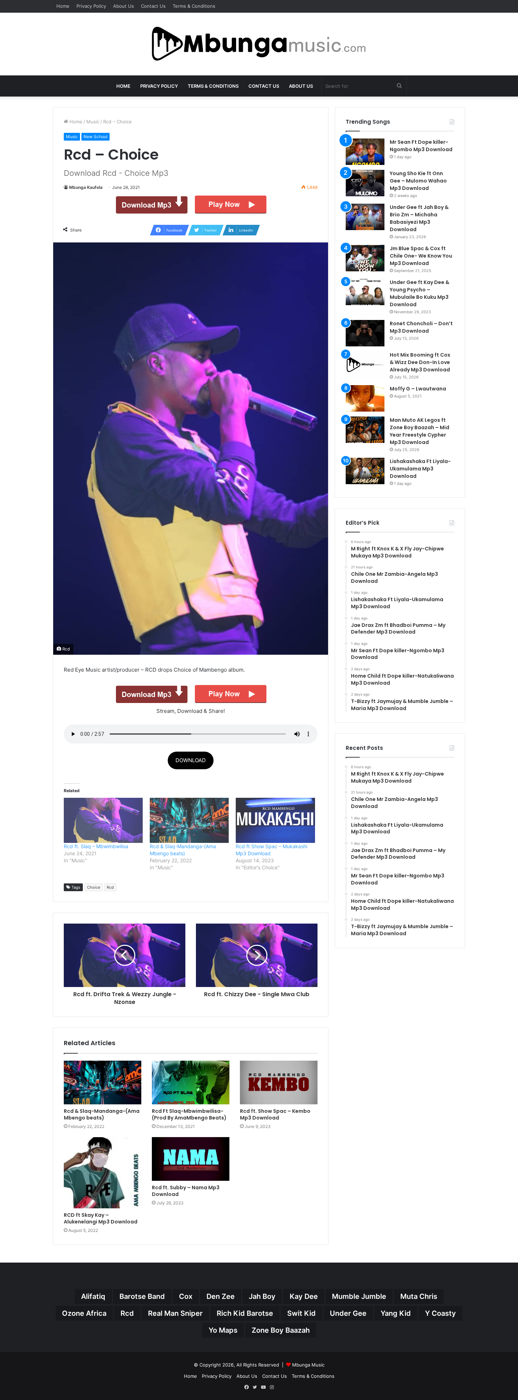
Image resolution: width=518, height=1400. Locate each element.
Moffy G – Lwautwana (418, 388)
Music (92, 121)
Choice (93, 887)
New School (95, 136)
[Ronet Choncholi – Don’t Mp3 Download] (365, 333)
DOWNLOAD (190, 760)
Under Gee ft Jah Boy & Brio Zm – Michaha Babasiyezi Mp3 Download (419, 218)
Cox (185, 1296)
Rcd (110, 887)
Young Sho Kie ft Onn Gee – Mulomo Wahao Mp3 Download (418, 181)
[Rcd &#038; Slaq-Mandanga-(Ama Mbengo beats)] (189, 820)
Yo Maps (223, 1330)
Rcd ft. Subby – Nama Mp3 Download (186, 1191)
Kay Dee (304, 1296)
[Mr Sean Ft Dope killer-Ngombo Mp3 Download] (365, 151)
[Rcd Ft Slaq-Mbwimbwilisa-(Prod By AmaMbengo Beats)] (190, 1082)
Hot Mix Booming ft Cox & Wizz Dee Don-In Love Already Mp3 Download (420, 362)
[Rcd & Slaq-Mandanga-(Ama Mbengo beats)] (102, 1082)
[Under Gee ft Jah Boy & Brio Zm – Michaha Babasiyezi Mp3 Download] (365, 217)
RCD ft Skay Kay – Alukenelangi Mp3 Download (100, 1218)
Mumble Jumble (359, 1296)
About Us (123, 6)
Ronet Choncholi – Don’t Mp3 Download (421, 327)
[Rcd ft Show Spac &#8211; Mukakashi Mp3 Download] (275, 820)
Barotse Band (142, 1296)
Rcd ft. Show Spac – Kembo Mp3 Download (275, 1114)
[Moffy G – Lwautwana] (365, 398)
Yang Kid (396, 1313)
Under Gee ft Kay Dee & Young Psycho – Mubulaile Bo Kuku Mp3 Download (419, 293)
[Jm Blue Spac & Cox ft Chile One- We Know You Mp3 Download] (365, 258)
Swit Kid (301, 1313)
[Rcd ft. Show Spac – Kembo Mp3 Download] (278, 1082)
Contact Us (153, 6)
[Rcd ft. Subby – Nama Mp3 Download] (190, 1159)
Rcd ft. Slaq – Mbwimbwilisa (96, 846)
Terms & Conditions (194, 6)
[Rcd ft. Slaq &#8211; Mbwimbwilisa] (103, 820)
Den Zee (220, 1296)
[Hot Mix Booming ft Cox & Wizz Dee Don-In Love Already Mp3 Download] (365, 364)
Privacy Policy (91, 6)
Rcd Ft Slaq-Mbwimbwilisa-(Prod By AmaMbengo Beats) (189, 1114)
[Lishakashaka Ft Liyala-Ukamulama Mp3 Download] (365, 471)
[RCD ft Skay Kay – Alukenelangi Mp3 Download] (102, 1172)
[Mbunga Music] (259, 44)
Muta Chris (418, 1296)
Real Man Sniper (175, 1313)
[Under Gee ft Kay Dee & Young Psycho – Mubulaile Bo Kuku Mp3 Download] (365, 292)
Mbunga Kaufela (86, 187)
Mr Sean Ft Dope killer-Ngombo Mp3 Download (421, 145)
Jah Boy (262, 1296)
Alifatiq (93, 1296)
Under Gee (348, 1313)
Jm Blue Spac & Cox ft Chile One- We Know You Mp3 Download (421, 256)
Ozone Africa (84, 1313)
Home (62, 6)
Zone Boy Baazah (281, 1330)
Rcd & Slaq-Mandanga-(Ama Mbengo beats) (102, 1114)
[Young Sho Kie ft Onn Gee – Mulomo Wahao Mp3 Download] (365, 183)
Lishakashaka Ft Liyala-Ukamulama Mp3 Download (420, 469)
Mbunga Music (308, 1365)
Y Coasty (440, 1313)
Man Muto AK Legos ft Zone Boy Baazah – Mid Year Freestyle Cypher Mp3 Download (419, 431)
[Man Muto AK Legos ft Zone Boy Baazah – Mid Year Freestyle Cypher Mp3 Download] (365, 430)
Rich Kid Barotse (245, 1313)
